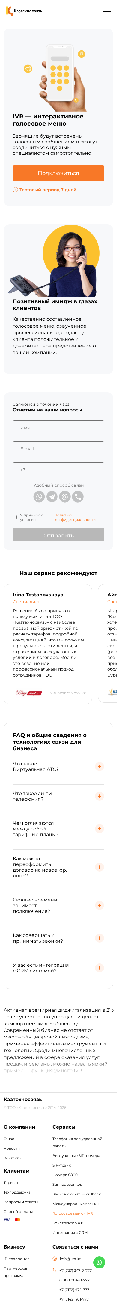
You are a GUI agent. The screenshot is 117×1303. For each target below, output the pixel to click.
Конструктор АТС (68, 1223)
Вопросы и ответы (21, 1202)
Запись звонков (67, 1184)
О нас (9, 1138)
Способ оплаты (18, 1211)
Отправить (59, 535)
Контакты (12, 1158)
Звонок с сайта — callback (76, 1194)
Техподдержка (17, 1192)
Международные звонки (75, 1203)
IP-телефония (16, 1258)
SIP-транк (61, 1165)
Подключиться (58, 173)
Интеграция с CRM (70, 1232)
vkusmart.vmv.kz (68, 693)
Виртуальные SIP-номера (76, 1155)
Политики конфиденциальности (75, 517)
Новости (12, 1148)
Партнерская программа (16, 1272)
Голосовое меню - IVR (72, 1213)
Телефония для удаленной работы (77, 1142)
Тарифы (11, 1182)
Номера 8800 (65, 1175)
